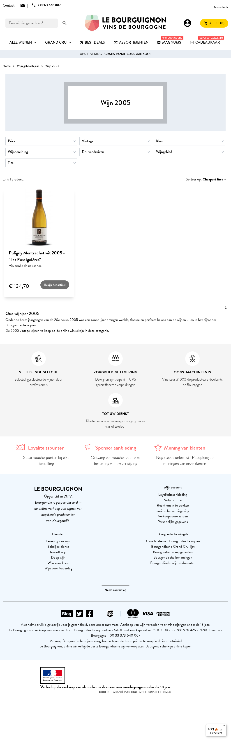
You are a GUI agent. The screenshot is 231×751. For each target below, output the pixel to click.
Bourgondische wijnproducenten (172, 563)
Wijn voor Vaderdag (58, 568)
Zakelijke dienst (58, 546)
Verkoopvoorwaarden (173, 516)
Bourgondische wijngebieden (173, 552)
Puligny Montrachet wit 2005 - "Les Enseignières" (37, 256)
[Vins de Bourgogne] (125, 23)
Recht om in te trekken (173, 505)
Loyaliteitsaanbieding (172, 494)
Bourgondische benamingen (172, 557)
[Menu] (223, 726)
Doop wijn (58, 557)
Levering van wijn (58, 541)
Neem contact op (115, 590)
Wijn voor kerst (58, 563)
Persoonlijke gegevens (173, 521)
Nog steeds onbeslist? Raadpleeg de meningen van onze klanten (184, 461)
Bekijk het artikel (54, 284)
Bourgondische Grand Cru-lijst (172, 546)
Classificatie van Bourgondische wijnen (173, 541)
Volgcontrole (173, 500)
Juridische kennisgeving (173, 511)
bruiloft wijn (58, 552)
